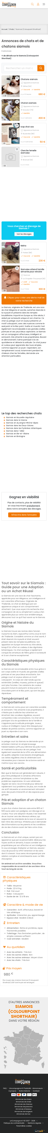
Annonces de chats (23, 1102)
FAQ (5, 1088)
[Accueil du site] (9, 4)
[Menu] (44, 4)
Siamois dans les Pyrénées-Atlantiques (24, 428)
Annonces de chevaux (23, 1104)
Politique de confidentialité (14, 1123)
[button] (17, 78)
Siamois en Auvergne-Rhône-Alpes (22, 423)
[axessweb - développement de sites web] (39, 1130)
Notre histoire (24, 1091)
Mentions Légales (34, 1123)
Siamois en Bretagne (15, 436)
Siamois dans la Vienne (16, 420)
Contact (36, 1091)
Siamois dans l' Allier (15, 431)
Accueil (4, 29)
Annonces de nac (23, 1114)
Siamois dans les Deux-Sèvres (20, 425)
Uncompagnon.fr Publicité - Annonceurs (26, 1088)
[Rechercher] (32, 4)
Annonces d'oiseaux (23, 1109)
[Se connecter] (38, 4)
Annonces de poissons (24, 1107)
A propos (12, 1091)
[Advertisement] (24, 16)
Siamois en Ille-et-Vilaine (17, 433)
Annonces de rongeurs (23, 1111)
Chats (11, 29)
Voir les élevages (24, 234)
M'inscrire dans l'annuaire (24, 514)
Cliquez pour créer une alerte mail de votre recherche (26, 299)
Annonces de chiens (23, 1099)
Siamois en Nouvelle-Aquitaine (20, 417)
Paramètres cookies (24, 1126)
